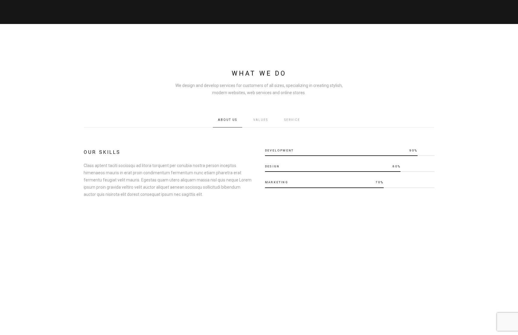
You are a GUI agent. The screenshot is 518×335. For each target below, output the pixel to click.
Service (292, 119)
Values (260, 119)
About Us (227, 119)
